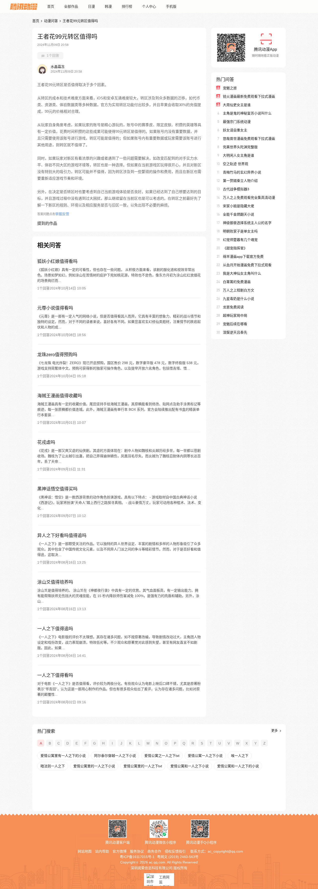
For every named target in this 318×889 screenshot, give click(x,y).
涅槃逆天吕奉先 (235, 332)
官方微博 (119, 851)
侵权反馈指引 (175, 851)
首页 (50, 6)
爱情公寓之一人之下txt (161, 756)
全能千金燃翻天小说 (238, 214)
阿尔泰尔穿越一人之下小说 (115, 756)
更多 (275, 730)
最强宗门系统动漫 (237, 122)
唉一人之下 (239, 756)
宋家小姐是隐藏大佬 (238, 206)
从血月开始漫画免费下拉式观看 (247, 265)
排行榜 (127, 6)
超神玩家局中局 (235, 315)
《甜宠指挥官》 (235, 248)
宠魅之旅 (230, 88)
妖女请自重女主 (235, 130)
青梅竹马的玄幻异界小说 (242, 172)
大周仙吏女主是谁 (237, 105)
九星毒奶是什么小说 (238, 299)
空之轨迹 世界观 (235, 164)
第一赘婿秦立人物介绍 (240, 181)
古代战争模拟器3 (236, 189)
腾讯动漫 (23, 6)
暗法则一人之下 (52, 766)
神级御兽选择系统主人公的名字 (247, 223)
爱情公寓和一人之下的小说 (238, 766)
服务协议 (137, 851)
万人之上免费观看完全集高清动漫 (249, 198)
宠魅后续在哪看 (235, 324)
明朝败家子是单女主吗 (240, 231)
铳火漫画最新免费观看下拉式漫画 (249, 96)
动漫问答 (51, 21)
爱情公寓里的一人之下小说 (94, 766)
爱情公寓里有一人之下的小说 (63, 756)
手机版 (171, 6)
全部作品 (71, 6)
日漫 (91, 6)
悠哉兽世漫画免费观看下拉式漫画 (249, 139)
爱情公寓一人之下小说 (205, 756)
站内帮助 (102, 851)
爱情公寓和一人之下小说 (189, 766)
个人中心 (149, 6)
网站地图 (85, 851)
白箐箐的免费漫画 (237, 282)
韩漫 (108, 6)
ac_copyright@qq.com (225, 851)
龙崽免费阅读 (233, 307)
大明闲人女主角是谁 (238, 155)
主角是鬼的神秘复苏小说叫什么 (247, 113)
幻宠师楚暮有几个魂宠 (240, 240)
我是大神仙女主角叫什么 (242, 273)
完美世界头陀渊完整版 (240, 147)
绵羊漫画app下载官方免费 (243, 256)
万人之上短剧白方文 (238, 290)
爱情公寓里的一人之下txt (142, 766)
